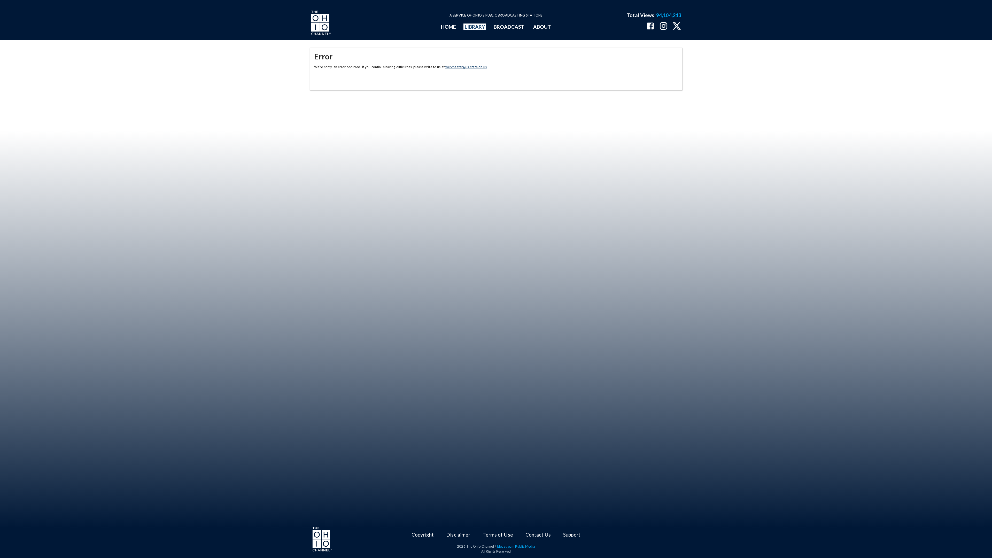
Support (571, 534)
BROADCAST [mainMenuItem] (509, 27)
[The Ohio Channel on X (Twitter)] (676, 26)
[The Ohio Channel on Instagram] (663, 26)
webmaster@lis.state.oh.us (466, 67)
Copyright (423, 534)
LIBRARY (475, 27)
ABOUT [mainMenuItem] (542, 27)
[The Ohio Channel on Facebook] (650, 26)
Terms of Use (498, 534)
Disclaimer (458, 534)
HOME (448, 27)
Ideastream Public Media (516, 546)
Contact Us (538, 534)
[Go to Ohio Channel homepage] (320, 23)
